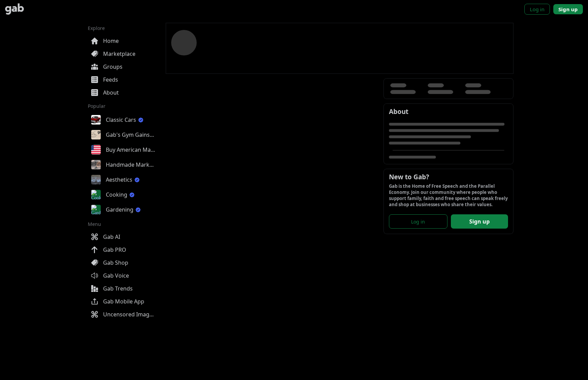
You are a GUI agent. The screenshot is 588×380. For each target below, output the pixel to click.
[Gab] (14, 9)
